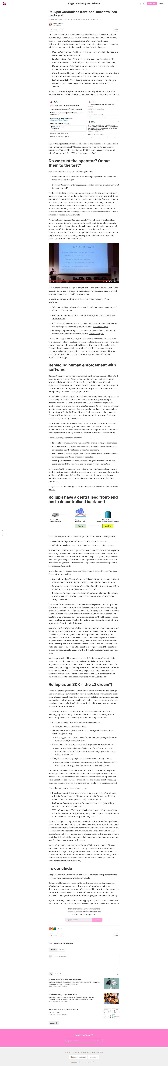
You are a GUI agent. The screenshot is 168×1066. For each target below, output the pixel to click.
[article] (84, 984)
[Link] (45, 163)
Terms (89, 1052)
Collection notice (97, 1052)
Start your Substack (79, 1057)
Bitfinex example (100, 326)
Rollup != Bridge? (54, 1012)
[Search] (140, 3)
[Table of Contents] (2, 533)
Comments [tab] (53, 949)
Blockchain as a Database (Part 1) (64, 1009)
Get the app (94, 1057)
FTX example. (67, 310)
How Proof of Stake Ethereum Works (65, 979)
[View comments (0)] (57, 30)
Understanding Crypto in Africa (63, 994)
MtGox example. (96, 333)
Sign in (161, 3)
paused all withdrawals (69, 215)
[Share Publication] (144, 3)
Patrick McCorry (58, 23)
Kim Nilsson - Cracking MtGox (90, 345)
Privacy (83, 1052)
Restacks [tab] (61, 949)
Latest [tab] (56, 974)
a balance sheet (111, 144)
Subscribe (152, 3)
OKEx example (58, 318)
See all (52, 1023)
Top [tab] (51, 974)
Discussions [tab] (63, 974)
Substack (74, 1062)
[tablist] (57, 950)
